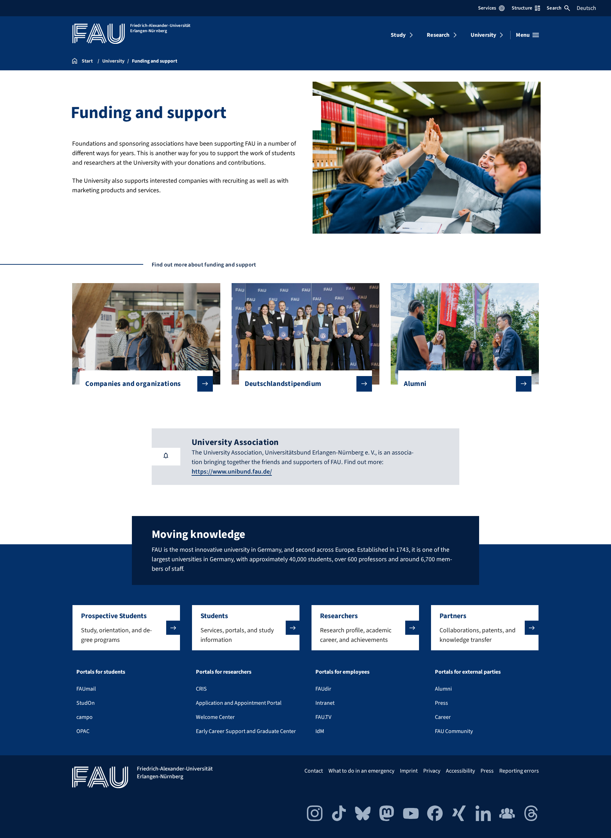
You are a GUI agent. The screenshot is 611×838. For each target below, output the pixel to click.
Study (398, 35)
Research (438, 35)
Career (443, 717)
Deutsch (586, 8)
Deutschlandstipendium (283, 384)
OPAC (82, 731)
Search (554, 8)
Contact (313, 771)
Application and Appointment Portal (238, 703)
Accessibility (460, 771)
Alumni (415, 384)
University (483, 35)
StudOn (85, 703)
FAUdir (323, 689)
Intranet (324, 703)
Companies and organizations (133, 384)
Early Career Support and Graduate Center (246, 731)
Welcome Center (215, 717)
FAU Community (454, 731)
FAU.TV (323, 717)
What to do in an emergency (361, 771)
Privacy (431, 771)
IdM (319, 731)
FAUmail (86, 689)
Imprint (409, 771)
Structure (522, 8)
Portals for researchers (223, 672)
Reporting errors (519, 771)
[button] (126, 628)
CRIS (201, 689)
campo (84, 717)
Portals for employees (342, 672)
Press (441, 703)
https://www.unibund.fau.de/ (232, 471)
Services (487, 8)
